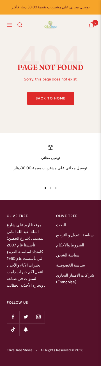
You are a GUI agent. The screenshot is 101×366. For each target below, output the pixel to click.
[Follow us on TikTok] (13, 329)
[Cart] (91, 24)
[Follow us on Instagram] (38, 317)
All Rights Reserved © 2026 (61, 350)
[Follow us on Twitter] (25, 317)
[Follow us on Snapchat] (25, 329)
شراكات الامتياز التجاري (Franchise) (75, 278)
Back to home (51, 98)
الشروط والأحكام (70, 245)
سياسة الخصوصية (70, 265)
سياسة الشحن (67, 255)
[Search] (19, 24)
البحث (61, 225)
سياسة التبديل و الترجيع (75, 235)
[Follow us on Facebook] (13, 317)
